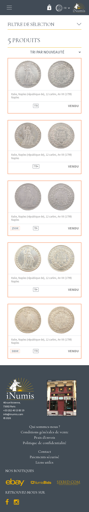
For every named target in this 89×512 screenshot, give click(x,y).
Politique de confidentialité (44, 442)
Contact (44, 451)
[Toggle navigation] (9, 7)
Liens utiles (44, 462)
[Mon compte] (58, 8)
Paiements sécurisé (44, 456)
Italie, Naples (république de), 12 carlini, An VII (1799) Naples (41, 96)
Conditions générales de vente (44, 432)
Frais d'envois (44, 437)
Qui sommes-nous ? (44, 426)
